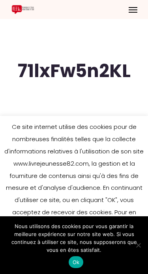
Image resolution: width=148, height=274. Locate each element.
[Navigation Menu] (133, 9)
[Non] (138, 245)
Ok (76, 262)
